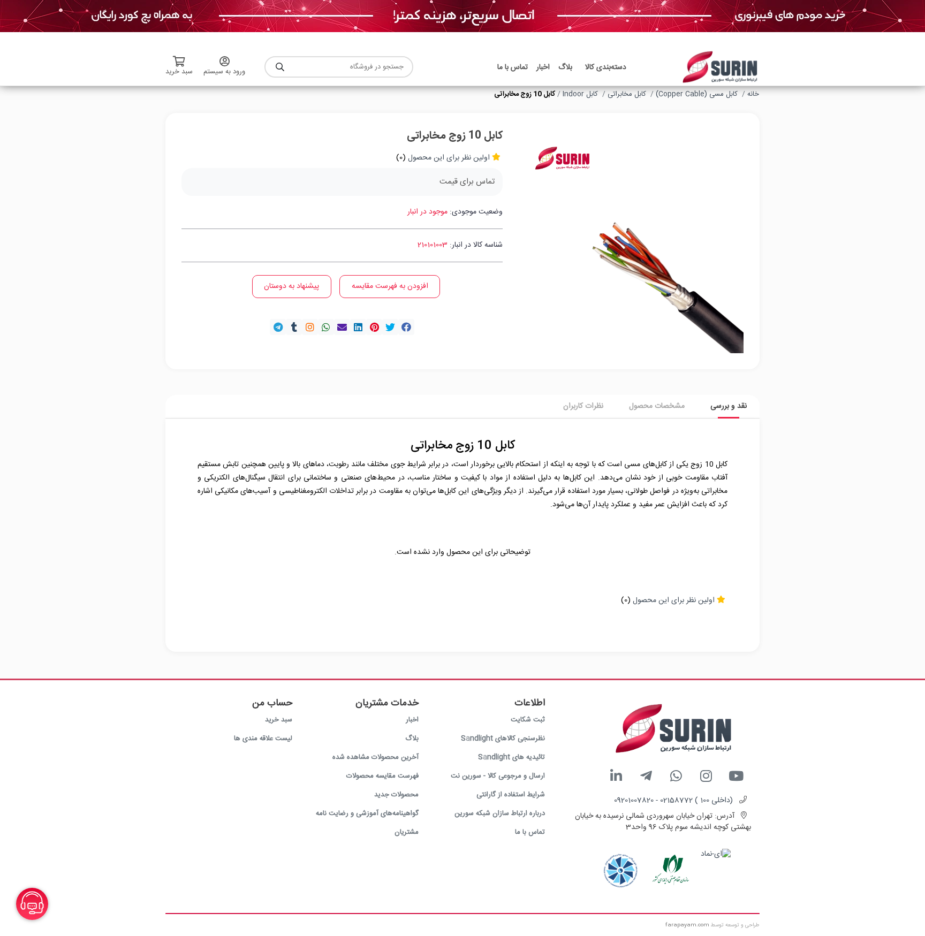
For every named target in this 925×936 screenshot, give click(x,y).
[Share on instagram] (310, 327)
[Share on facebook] (406, 327)
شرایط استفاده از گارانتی (510, 795)
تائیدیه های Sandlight (511, 757)
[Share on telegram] (278, 327)
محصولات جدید (396, 795)
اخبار (412, 720)
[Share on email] (342, 327)
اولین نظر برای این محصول (449, 157)
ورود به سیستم (224, 72)
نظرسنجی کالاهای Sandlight (503, 738)
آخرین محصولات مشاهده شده (375, 757)
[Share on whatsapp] (326, 327)
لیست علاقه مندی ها (263, 738)
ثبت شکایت (528, 720)
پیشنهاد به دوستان (291, 286)
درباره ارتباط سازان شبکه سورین (499, 813)
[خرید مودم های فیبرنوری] (462, 16)
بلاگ (412, 738)
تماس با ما (530, 832)
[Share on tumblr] (294, 327)
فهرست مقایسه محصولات (382, 776)
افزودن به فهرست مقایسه (390, 286)
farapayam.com (687, 925)
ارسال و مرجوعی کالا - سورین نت (498, 776)
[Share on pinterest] (374, 327)
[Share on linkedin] (358, 327)
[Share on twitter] (390, 327)
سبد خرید (278, 720)
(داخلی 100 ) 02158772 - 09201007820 (673, 800)
